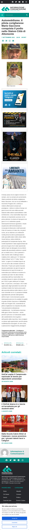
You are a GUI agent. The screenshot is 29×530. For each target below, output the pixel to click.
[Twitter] (16, 1)
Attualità (18, 491)
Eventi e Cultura (20, 500)
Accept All (14, 518)
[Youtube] (19, 1)
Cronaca (18, 494)
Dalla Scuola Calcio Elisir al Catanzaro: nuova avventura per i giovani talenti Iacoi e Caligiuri (14, 437)
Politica (18, 497)
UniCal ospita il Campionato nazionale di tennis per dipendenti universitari (14, 376)
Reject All (14, 526)
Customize (14, 522)
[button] (2, 2)
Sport (23, 37)
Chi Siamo (6, 494)
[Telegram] (22, 1)
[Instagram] (26, 1)
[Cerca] (27, 15)
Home (5, 491)
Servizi (5, 497)
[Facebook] (12, 1)
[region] (14, 517)
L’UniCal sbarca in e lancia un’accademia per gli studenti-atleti (13, 406)
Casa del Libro (7, 500)
